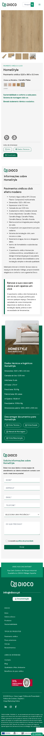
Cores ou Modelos (10, 80)
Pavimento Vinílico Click (13, 66)
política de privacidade (25, 541)
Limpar (5, 88)
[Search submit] (32, 4)
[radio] (5, 84)
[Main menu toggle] (39, 4)
